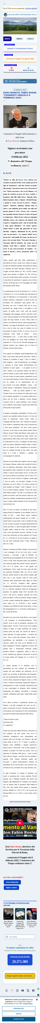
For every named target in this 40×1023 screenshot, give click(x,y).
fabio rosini (11, 887)
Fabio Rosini (15, 846)
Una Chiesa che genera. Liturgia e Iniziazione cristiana (20, 48)
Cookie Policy (28, 1003)
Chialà (22, 39)
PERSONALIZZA (19, 1008)
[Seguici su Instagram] (17, 991)
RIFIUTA (18, 1014)
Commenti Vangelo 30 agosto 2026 (20, 59)
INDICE (7, 39)
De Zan (33, 39)
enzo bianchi (12, 882)
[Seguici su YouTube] (23, 991)
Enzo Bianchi (13, 141)
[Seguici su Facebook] (33, 991)
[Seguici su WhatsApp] (7, 991)
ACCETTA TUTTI (19, 1019)
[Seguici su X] (28, 991)
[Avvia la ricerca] (7, 937)
